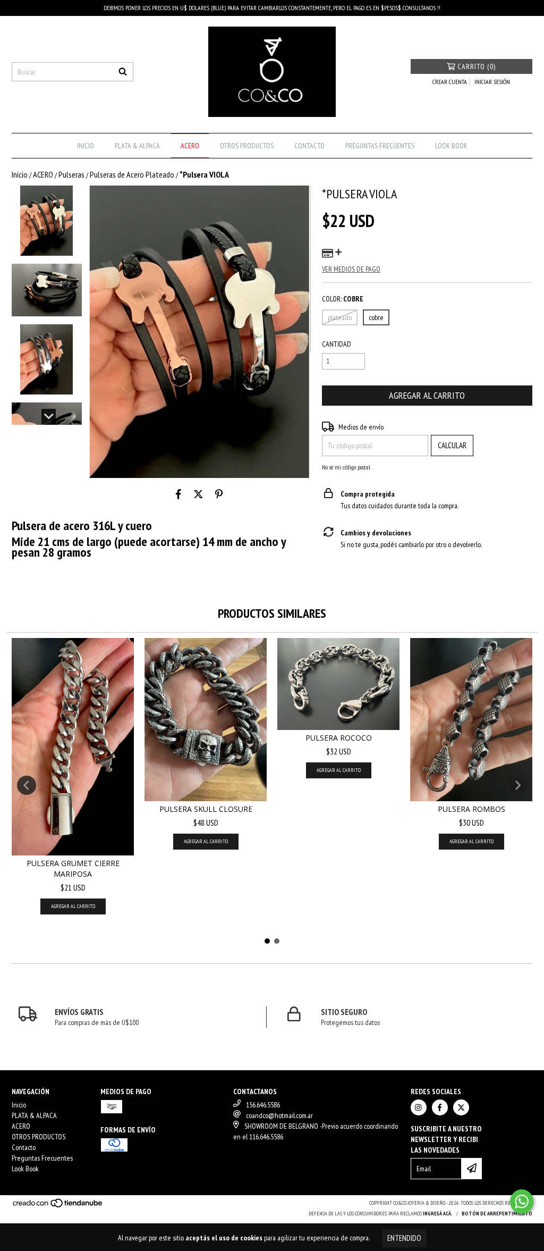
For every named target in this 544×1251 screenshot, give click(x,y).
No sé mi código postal (346, 467)
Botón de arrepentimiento (497, 1213)
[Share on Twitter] (198, 494)
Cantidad (336, 344)
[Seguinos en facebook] (440, 1107)
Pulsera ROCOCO (338, 738)
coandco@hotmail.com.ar (279, 1115)
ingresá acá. (438, 1213)
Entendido (404, 1238)
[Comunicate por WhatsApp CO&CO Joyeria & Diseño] (521, 1201)
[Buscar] (122, 71)
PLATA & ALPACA (137, 145)
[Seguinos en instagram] (419, 1107)
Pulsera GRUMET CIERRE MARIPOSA (73, 868)
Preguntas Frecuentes (379, 145)
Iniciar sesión (492, 82)
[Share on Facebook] (178, 494)
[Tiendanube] (58, 1206)
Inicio (85, 145)
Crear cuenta (449, 82)
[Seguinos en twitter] (461, 1107)
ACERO (190, 145)
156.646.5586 (263, 1105)
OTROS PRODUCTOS (247, 145)
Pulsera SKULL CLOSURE (205, 809)
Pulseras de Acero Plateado (132, 174)
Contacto (309, 145)
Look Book (451, 145)
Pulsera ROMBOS (471, 809)
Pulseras (71, 174)
